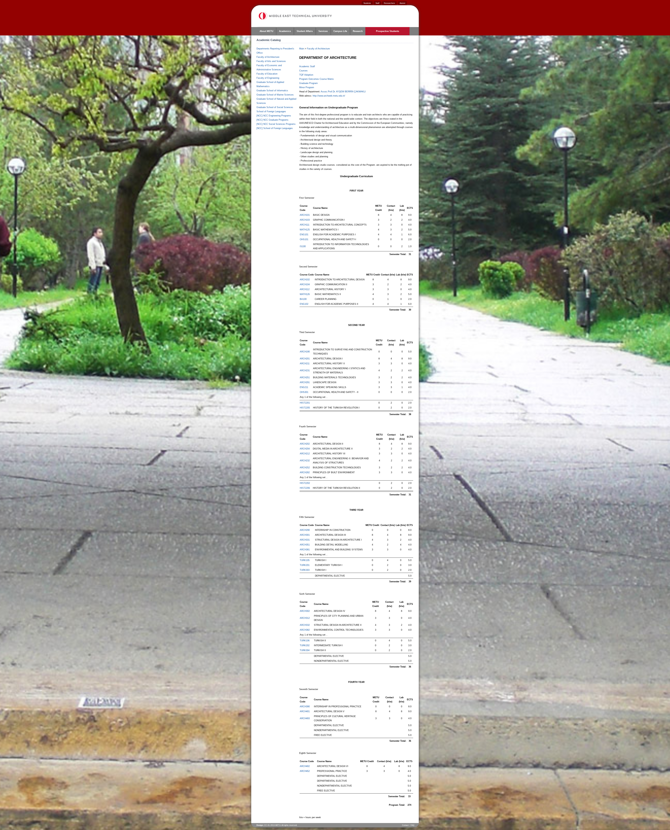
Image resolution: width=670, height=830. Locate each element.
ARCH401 (305, 711)
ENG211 (304, 387)
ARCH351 (305, 544)
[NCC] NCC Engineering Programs (273, 115)
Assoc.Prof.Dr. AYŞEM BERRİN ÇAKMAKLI (343, 91)
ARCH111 (304, 224)
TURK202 (305, 645)
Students (367, 3)
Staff (377, 3)
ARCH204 (305, 448)
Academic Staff (307, 66)
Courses (303, 70)
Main (301, 48)
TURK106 (305, 640)
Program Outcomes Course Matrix (316, 79)
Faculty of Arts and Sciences (271, 61)
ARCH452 (305, 771)
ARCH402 (305, 766)
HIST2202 (305, 483)
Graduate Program (308, 83)
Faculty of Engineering (267, 78)
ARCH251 (305, 377)
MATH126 (305, 294)
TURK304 (305, 650)
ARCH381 (305, 549)
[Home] (295, 15)
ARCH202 (305, 443)
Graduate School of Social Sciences (274, 107)
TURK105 (305, 560)
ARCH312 (305, 618)
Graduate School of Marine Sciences (275, 94)
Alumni (402, 3)
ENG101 (304, 234)
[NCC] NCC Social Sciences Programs (276, 124)
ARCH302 (305, 611)
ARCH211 (305, 363)
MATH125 (305, 229)
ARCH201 (305, 358)
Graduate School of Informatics (272, 90)
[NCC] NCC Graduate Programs (272, 120)
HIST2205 (305, 407)
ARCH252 (305, 467)
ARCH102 (305, 279)
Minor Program (306, 87)
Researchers (389, 3)
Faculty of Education (266, 73)
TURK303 (305, 570)
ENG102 (304, 304)
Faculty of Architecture (267, 57)
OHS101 (304, 239)
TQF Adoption (306, 74)
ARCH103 (305, 220)
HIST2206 (305, 488)
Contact (405, 825)
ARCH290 (305, 530)
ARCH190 (305, 351)
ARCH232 (305, 460)
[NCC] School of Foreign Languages (274, 128)
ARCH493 (305, 718)
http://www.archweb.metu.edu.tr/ (329, 95)
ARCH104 (305, 284)
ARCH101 (305, 215)
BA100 (303, 299)
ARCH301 (305, 535)
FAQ (412, 825)
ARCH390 (305, 706)
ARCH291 (305, 382)
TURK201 (305, 565)
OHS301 (304, 392)
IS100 (303, 246)
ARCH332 (305, 625)
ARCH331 (305, 539)
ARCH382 (305, 630)
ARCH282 (305, 472)
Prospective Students (387, 31)
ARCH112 (305, 289)
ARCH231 (305, 370)
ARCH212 (305, 453)
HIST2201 (305, 402)
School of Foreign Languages (271, 111)
